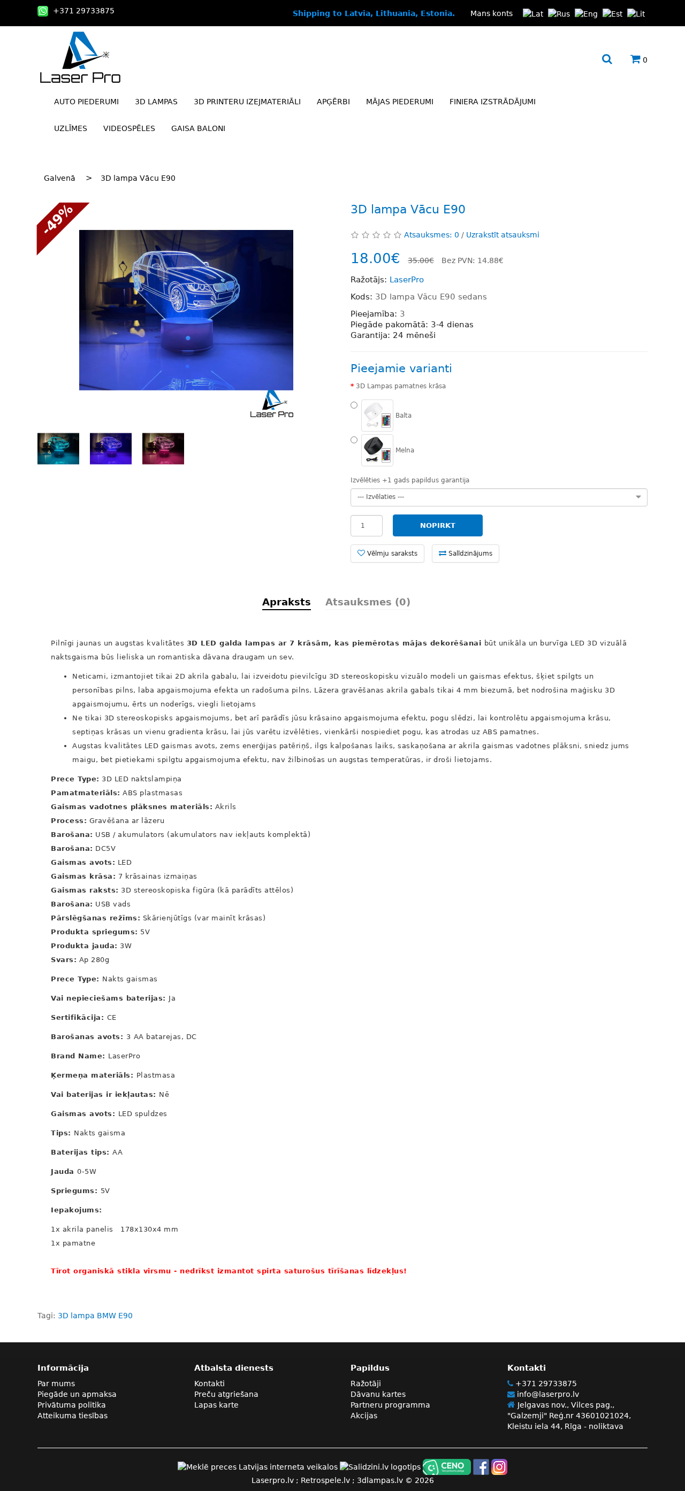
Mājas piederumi (399, 101)
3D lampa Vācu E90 (138, 178)
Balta (402, 415)
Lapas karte (216, 1405)
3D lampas (156, 101)
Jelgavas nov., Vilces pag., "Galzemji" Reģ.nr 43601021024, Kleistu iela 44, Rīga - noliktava (569, 1416)
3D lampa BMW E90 (95, 1315)
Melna (403, 450)
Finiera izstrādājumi (493, 101)
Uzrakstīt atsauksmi (502, 234)
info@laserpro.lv (547, 1394)
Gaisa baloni (198, 128)
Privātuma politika (71, 1405)
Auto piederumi (86, 101)
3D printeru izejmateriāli (247, 101)
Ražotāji (366, 1383)
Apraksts (286, 602)
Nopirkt (437, 525)
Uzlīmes (70, 128)
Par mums (56, 1383)
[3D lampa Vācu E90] (185, 310)
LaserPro (407, 280)
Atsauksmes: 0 (431, 234)
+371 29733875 (545, 1383)
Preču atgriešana (226, 1394)
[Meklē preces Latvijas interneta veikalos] (258, 1466)
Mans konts (491, 13)
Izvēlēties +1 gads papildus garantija (410, 480)
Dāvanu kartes (378, 1394)
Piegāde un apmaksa (77, 1394)
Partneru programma (390, 1405)
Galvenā (59, 178)
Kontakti (209, 1383)
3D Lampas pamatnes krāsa (401, 386)
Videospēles (129, 128)
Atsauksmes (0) (367, 602)
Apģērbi (333, 101)
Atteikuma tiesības (72, 1415)
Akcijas (364, 1415)
